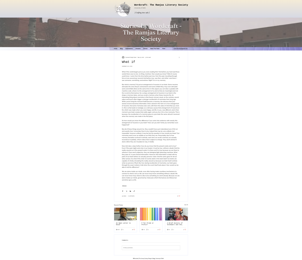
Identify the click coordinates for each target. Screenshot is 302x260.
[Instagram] (184, 19)
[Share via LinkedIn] (130, 191)
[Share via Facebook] (122, 191)
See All (186, 204)
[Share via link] (134, 191)
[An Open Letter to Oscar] (125, 214)
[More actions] (179, 57)
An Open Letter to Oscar (123, 223)
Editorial (124, 185)
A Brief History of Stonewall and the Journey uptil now (175, 223)
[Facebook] (187, 19)
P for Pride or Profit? (148, 223)
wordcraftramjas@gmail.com (180, 48)
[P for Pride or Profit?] (151, 214)
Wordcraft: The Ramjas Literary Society (161, 5)
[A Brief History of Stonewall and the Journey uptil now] (176, 214)
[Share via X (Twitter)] (126, 191)
